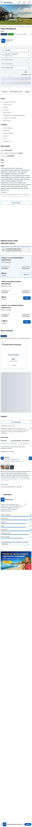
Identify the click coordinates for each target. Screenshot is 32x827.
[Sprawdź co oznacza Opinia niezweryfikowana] (18, 459)
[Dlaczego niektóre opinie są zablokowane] (13, 425)
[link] (8, 2)
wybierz (14, 365)
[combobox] (4, 443)
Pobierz (28, 824)
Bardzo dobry (9, 40)
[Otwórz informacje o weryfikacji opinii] (30, 428)
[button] (16, 54)
